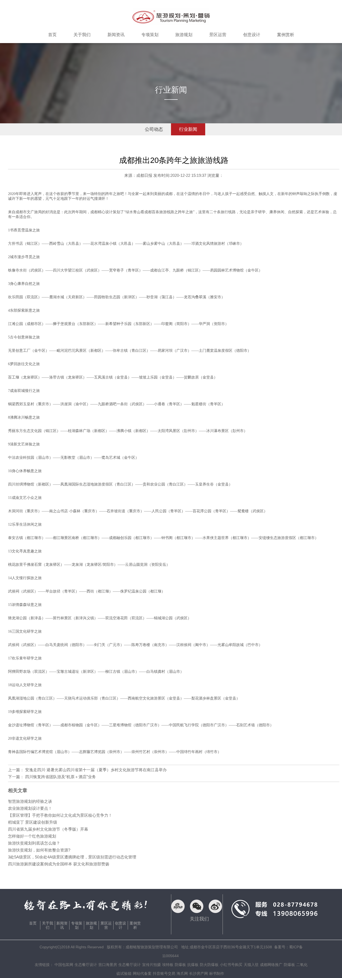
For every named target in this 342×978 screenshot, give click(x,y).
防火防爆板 (209, 964)
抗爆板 (193, 964)
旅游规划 (91, 925)
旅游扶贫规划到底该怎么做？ (34, 843)
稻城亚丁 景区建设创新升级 (32, 822)
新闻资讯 (62, 925)
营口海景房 (107, 964)
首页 (33, 923)
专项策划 (76, 925)
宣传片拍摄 (151, 964)
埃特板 (167, 964)
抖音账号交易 (164, 973)
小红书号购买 (231, 964)
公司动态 (154, 129)
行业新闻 (188, 129)
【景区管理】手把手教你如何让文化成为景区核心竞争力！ (60, 815)
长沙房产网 (198, 973)
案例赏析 (135, 925)
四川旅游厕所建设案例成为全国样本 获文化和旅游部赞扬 (58, 864)
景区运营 (106, 925)
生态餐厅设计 (86, 964)
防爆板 (180, 964)
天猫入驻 (251, 964)
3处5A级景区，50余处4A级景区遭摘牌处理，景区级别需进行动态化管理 (72, 857)
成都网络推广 (271, 964)
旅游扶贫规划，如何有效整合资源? (39, 850)
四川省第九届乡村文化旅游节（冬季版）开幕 (48, 829)
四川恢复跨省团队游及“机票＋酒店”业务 (60, 776)
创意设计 (120, 925)
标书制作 (216, 973)
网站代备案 (142, 973)
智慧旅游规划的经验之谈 (30, 801)
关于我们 (47, 925)
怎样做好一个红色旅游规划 (32, 836)
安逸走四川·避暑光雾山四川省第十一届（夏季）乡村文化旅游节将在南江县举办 (96, 769)
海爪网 (182, 973)
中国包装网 (64, 964)
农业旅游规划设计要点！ (30, 808)
